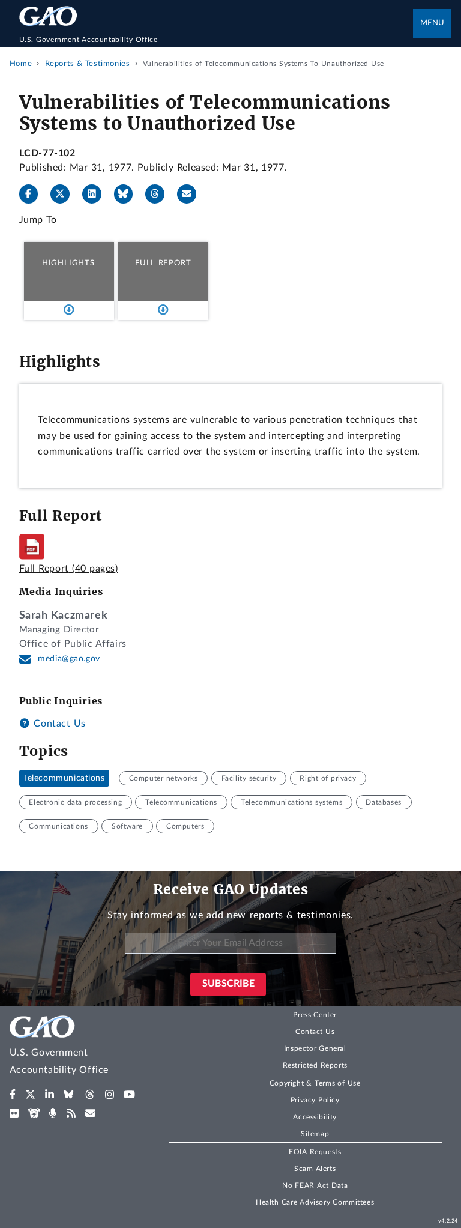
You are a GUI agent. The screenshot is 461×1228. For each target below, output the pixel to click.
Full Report (163, 263)
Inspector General (315, 1048)
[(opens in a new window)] (13, 1094)
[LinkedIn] (96, 194)
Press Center (315, 1014)
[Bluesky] (128, 194)
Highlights (68, 263)
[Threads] (159, 194)
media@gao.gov (69, 659)
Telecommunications (64, 778)
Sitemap (315, 1133)
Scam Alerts (315, 1168)
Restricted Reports (315, 1065)
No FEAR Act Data (315, 1185)
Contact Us (58, 723)
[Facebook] (33, 194)
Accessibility (315, 1117)
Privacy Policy (315, 1100)
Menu (432, 23)
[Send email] (191, 194)
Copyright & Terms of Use (315, 1083)
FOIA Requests (315, 1151)
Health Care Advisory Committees (315, 1202)
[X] (64, 194)
